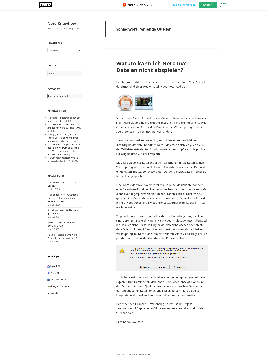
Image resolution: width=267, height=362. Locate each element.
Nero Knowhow (61, 23)
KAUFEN (207, 4)
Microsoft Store (58, 279)
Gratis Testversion (184, 5)
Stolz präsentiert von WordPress (133, 354)
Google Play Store (59, 286)
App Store (55, 292)
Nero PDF (55, 266)
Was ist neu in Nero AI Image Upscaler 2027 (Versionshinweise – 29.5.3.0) (62, 198)
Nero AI (55, 272)
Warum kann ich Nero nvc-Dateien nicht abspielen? (152, 67)
